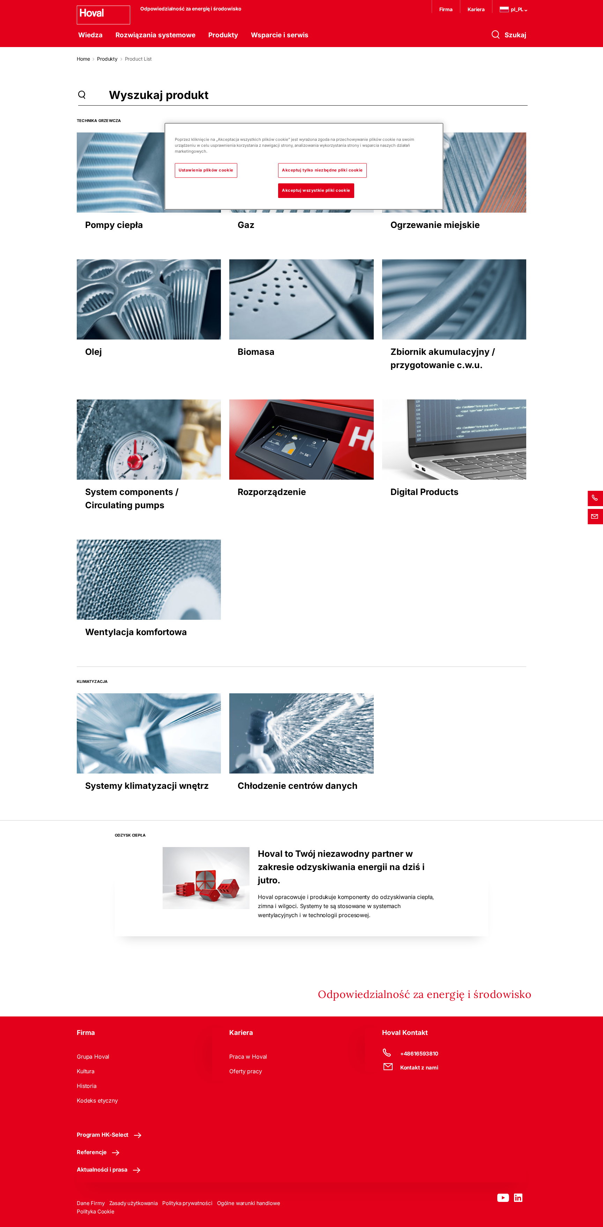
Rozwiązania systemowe (155, 35)
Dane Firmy (91, 1203)
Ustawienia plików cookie (206, 170)
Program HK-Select (102, 1134)
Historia (87, 1085)
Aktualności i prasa (102, 1169)
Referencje (91, 1152)
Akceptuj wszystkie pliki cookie (316, 190)
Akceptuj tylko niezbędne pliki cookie (322, 170)
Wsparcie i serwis (279, 35)
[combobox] (257, 94)
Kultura (86, 1071)
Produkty (223, 35)
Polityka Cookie (95, 1211)
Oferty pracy (245, 1071)
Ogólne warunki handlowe (248, 1203)
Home (83, 59)
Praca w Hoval (248, 1056)
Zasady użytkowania (133, 1203)
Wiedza (90, 35)
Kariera (476, 9)
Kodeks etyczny (97, 1100)
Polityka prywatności (187, 1203)
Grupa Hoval (93, 1056)
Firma (446, 9)
